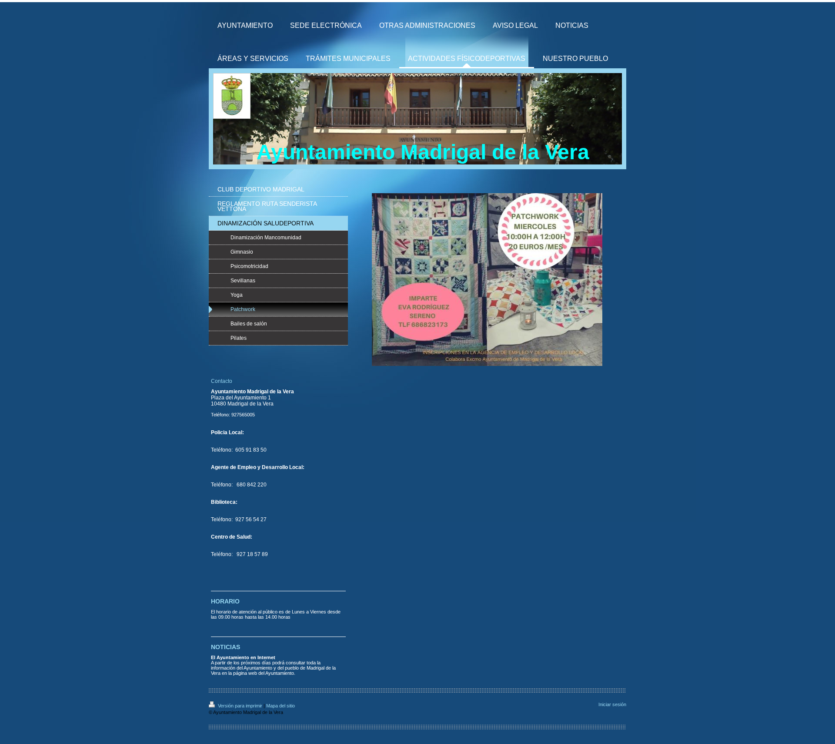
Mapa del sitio (280, 705)
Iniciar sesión (612, 704)
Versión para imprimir (240, 705)
